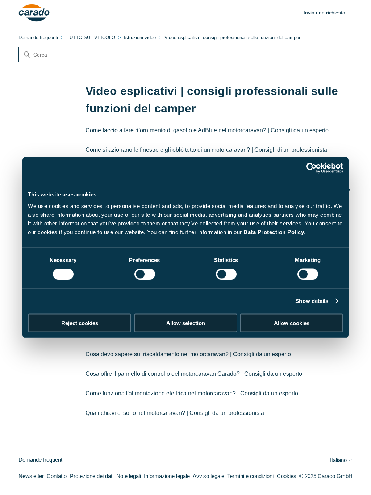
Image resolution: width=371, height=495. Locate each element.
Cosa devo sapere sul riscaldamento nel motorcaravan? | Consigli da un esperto (188, 354)
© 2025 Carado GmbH (326, 476)
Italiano (339, 460)
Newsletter (31, 476)
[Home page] (34, 13)
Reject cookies (79, 323)
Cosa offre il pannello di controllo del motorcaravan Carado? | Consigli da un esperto (194, 374)
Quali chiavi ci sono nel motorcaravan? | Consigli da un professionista (175, 413)
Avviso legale (208, 476)
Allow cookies (291, 323)
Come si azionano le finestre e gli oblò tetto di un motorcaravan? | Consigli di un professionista (206, 150)
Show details (311, 301)
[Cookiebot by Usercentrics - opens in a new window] (311, 168)
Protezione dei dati (91, 476)
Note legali (128, 476)
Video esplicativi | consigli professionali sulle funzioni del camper (232, 37)
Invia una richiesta (324, 13)
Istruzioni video (140, 37)
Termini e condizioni (250, 476)
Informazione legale (167, 476)
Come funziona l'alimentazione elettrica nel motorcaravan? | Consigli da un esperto (192, 393)
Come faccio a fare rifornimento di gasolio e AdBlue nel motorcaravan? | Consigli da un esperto (207, 130)
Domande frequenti (38, 37)
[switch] (144, 274)
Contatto (57, 476)
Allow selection (185, 323)
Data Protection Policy (273, 232)
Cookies (286, 476)
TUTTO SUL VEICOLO (91, 37)
